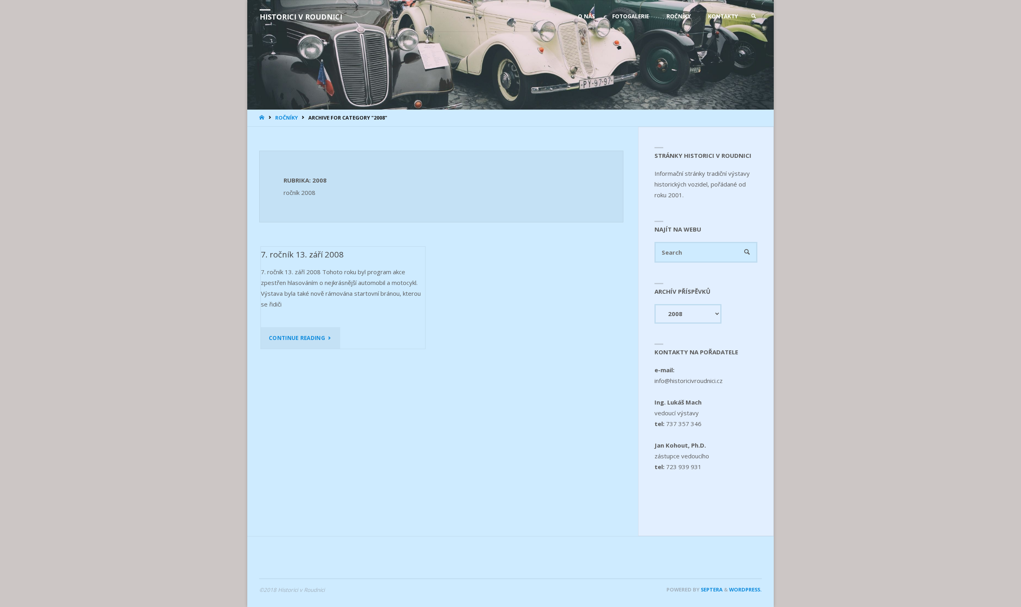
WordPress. (745, 589)
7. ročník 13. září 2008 (302, 254)
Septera (711, 589)
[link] (754, 16)
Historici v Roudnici (301, 17)
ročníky (286, 117)
